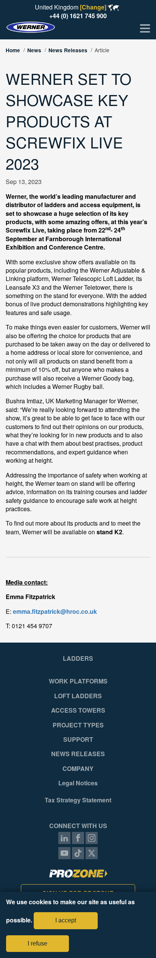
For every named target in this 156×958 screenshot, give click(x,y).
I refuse (37, 943)
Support (78, 739)
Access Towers (78, 710)
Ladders (78, 658)
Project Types (78, 725)
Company (78, 769)
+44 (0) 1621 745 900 (78, 15)
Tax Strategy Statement (78, 800)
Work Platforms (78, 681)
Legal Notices (78, 783)
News (34, 50)
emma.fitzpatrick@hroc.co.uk (55, 611)
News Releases (67, 50)
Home (13, 50)
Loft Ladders (78, 696)
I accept (65, 920)
